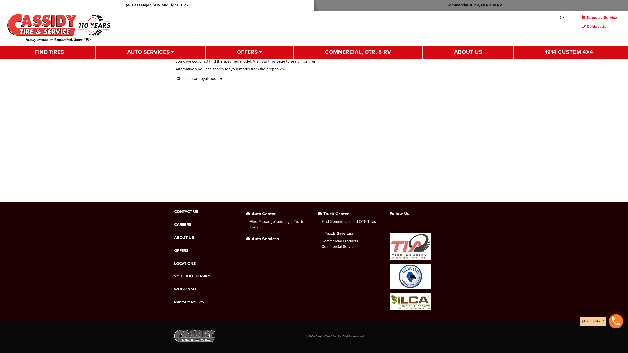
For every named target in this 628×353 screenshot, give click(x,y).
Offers (247, 52)
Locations (185, 263)
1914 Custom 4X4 (569, 52)
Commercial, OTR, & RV (358, 52)
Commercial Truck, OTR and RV (474, 5)
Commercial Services (339, 246)
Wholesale (185, 289)
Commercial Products (339, 241)
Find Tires (49, 52)
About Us (468, 52)
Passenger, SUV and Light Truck (160, 5)
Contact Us (596, 27)
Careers (182, 224)
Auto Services (148, 52)
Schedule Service (601, 17)
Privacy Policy (189, 302)
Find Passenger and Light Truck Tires (276, 224)
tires (271, 61)
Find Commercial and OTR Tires (348, 221)
